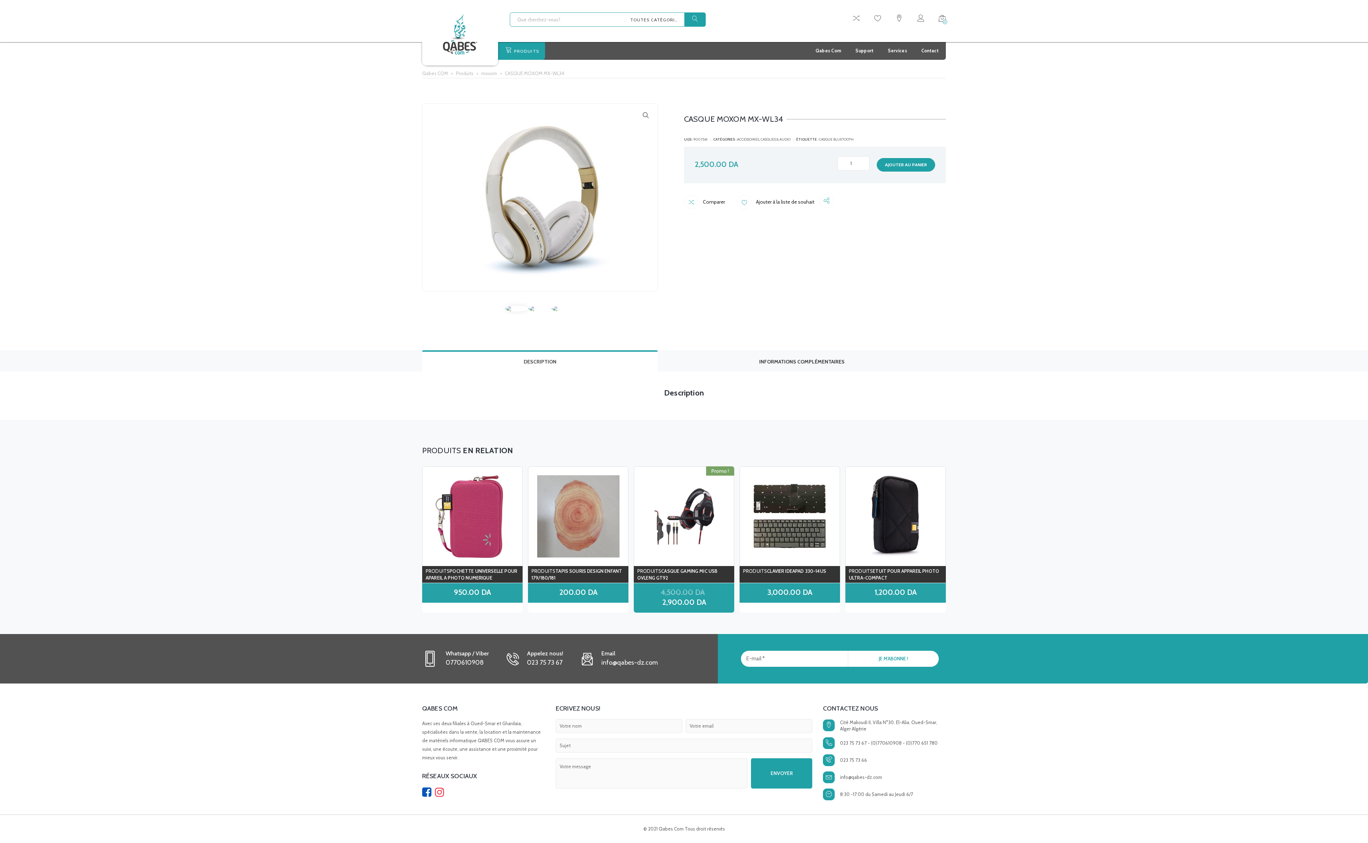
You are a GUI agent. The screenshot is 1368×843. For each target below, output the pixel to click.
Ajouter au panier (906, 164)
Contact (930, 50)
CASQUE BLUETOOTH (836, 139)
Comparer (713, 202)
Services (897, 50)
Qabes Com (828, 50)
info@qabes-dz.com (861, 777)
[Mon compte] (921, 19)
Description (540, 361)
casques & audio (776, 139)
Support (864, 50)
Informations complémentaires (802, 361)
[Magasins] (899, 19)
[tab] (540, 361)
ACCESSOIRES (748, 139)
